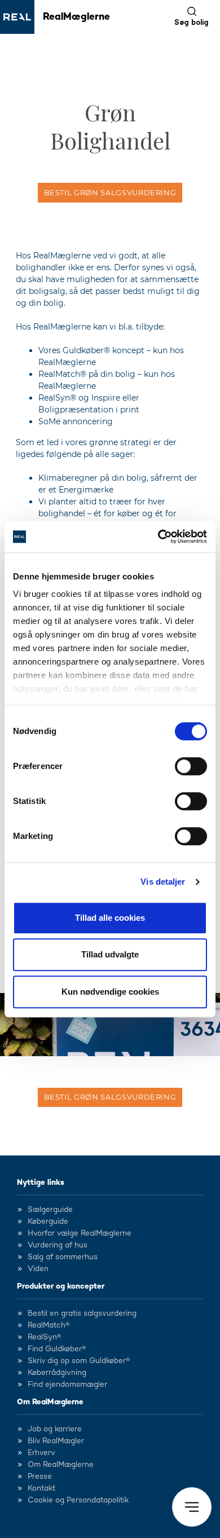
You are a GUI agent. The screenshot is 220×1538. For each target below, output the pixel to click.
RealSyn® (44, 1337)
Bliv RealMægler (56, 1441)
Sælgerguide (50, 1210)
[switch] (191, 766)
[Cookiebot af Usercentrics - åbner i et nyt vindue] (158, 536)
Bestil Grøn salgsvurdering (110, 192)
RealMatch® (48, 1325)
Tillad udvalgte (110, 954)
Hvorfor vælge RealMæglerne (79, 1233)
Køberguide (48, 1221)
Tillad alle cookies (110, 917)
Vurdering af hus (57, 1245)
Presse (40, 1476)
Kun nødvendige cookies (110, 991)
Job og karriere (55, 1429)
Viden (38, 1269)
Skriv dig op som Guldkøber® (79, 1361)
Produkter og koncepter (60, 1286)
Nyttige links (40, 1183)
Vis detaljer (162, 881)
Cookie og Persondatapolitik (78, 1500)
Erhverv (41, 1453)
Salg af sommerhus (63, 1257)
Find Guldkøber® (57, 1349)
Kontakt (41, 1488)
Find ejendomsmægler (67, 1384)
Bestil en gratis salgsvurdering (82, 1313)
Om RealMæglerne (50, 1402)
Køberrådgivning (57, 1373)
